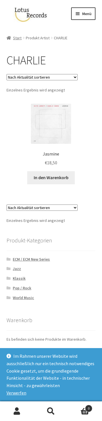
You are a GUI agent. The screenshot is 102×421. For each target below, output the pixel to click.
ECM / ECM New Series (31, 259)
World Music (23, 297)
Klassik (19, 278)
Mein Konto (17, 411)
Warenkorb (79, 406)
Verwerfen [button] (16, 393)
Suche (51, 411)
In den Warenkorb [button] (51, 177)
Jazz (17, 268)
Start (17, 37)
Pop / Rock (22, 288)
